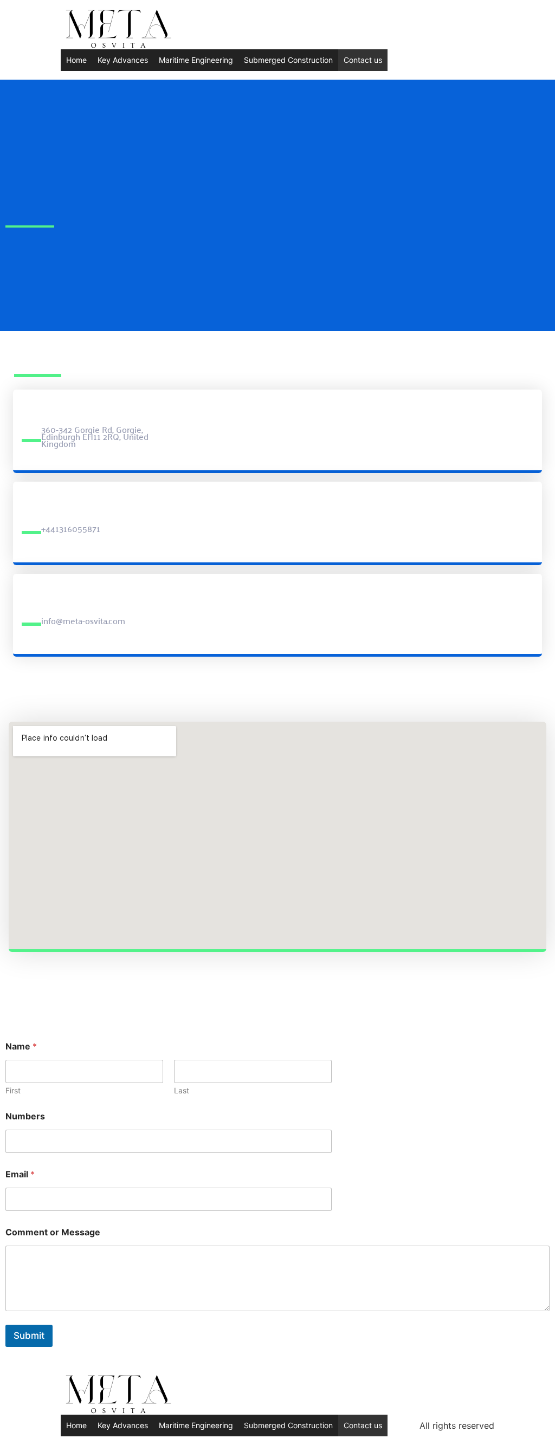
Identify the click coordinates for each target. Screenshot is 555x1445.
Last (181, 1090)
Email (20, 1174)
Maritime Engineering (196, 59)
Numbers (25, 1116)
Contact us (363, 59)
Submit (29, 1335)
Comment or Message (52, 1232)
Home (76, 59)
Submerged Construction (288, 59)
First (13, 1090)
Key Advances (123, 59)
